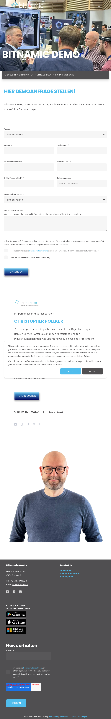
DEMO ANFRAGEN (44, 75)
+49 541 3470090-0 (18, 580)
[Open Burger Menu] (99, 6)
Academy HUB (66, 576)
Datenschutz (64, 716)
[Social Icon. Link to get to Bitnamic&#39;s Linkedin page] (8, 591)
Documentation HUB (69, 573)
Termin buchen (26, 395)
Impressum (53, 716)
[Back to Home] (27, 6)
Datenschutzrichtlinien (32, 668)
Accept (71, 371)
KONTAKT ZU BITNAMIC (64, 75)
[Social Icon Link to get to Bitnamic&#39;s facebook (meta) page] (14, 591)
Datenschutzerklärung (38, 251)
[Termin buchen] (16, 424)
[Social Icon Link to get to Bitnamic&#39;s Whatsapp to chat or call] (19, 591)
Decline (92, 371)
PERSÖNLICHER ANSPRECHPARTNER (18, 75)
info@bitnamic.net (20, 584)
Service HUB (65, 570)
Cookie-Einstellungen (79, 716)
